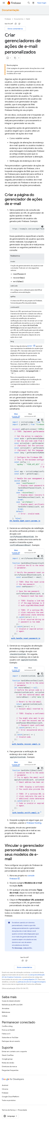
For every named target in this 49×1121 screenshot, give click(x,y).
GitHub (4, 1016)
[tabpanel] (27, 471)
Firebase (8, 19)
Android (5, 1085)
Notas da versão (8, 1063)
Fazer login (41, 3)
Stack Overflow (8, 1055)
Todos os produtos (8, 1100)
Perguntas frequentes (10, 1070)
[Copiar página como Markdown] (15, 58)
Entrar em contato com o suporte (14, 1051)
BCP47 (30, 346)
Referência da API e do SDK (12, 1005)
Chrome (5, 1089)
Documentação (10, 10)
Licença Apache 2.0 (30, 979)
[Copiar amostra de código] (42, 420)
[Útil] (15, 23)
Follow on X (6, 1034)
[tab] (16, 415)
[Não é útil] (19, 23)
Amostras (5, 1008)
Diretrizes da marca (9, 1066)
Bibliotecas (6, 1012)
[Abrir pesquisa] (28, 2)
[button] (16, 415)
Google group (7, 1059)
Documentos (18, 19)
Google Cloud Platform (10, 1097)
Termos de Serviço (9, 1110)
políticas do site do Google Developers (32, 982)
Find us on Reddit (8, 1030)
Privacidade (22, 1110)
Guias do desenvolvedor (11, 1001)
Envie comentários (15, 29)
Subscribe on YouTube (10, 1037)
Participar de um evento (11, 1041)
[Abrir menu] (3, 3)
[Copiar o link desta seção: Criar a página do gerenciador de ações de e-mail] (23, 204)
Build (28, 19)
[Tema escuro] (42, 226)
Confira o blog (7, 1026)
